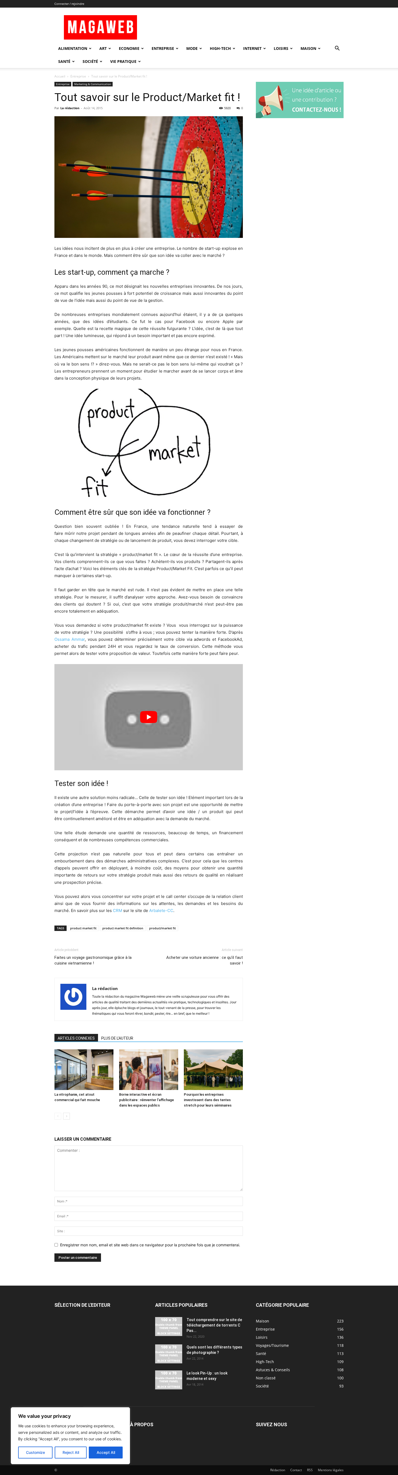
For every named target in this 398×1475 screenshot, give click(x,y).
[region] (70, 1435)
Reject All (71, 1452)
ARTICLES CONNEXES (76, 1038)
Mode (192, 48)
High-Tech (220, 48)
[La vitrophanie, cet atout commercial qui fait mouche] (83, 1069)
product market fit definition (122, 928)
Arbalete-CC (161, 910)
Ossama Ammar (69, 639)
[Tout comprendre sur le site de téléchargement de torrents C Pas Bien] (168, 1326)
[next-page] (66, 1116)
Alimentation (72, 48)
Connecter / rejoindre (69, 4)
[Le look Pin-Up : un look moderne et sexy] (168, 1379)
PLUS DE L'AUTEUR (117, 1038)
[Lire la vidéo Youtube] (148, 717)
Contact (296, 1470)
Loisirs (281, 48)
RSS (310, 1470)
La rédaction (69, 108)
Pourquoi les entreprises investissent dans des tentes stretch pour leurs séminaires (207, 1099)
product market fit (83, 928)
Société (90, 61)
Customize (35, 1452)
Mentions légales (331, 1470)
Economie (129, 48)
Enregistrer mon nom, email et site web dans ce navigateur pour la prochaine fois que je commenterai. (150, 1245)
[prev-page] (57, 1116)
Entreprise (163, 48)
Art (103, 48)
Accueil (59, 76)
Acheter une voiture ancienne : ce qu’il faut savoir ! (204, 960)
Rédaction (277, 1470)
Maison (308, 48)
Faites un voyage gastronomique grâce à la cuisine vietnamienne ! (93, 960)
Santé (64, 61)
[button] (337, 48)
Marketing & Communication (92, 84)
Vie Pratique (123, 61)
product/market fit (162, 928)
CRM (117, 910)
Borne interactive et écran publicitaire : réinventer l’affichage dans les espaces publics (146, 1099)
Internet (252, 48)
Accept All (106, 1452)
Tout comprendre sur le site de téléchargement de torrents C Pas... (214, 1325)
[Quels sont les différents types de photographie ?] (168, 1353)
